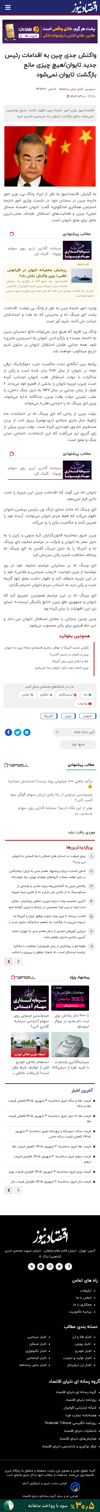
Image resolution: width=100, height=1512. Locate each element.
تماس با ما (84, 1297)
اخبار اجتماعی (36, 1358)
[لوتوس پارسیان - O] (50, 1505)
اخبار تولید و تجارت (77, 1358)
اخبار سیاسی (36, 1337)
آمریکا (48, 716)
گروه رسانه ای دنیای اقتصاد (76, 1392)
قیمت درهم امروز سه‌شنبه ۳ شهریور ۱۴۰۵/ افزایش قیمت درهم (52, 1159)
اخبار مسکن (37, 1344)
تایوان (87, 716)
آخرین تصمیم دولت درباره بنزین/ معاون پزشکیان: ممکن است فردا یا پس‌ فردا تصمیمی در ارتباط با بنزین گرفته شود (46, 904)
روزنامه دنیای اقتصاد (81, 1400)
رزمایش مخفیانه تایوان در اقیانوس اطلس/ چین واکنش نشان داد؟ (37, 273)
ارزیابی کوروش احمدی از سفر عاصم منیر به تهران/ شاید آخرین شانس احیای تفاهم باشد (48, 934)
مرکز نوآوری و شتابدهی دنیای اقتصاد (69, 1446)
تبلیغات (86, 1290)
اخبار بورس (83, 1344)
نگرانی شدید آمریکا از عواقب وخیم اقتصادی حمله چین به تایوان (47, 648)
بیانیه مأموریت (80, 1311)
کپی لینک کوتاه (84, 732)
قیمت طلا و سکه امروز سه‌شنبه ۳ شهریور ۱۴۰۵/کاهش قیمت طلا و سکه (49, 1103)
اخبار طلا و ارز (82, 1337)
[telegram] (40, 1267)
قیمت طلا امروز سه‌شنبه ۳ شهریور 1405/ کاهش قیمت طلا (51, 1146)
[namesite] (84, 7)
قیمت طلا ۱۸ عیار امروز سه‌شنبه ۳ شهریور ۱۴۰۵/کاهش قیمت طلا (49, 1119)
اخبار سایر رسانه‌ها (71, 89)
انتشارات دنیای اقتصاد (80, 1431)
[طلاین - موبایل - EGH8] (50, 31)
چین (68, 716)
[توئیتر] (17, 732)
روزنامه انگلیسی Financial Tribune (70, 1423)
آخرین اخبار (82, 1091)
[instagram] (50, 1267)
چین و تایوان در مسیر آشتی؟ (69, 654)
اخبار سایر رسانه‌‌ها (32, 1365)
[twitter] (59, 1267)
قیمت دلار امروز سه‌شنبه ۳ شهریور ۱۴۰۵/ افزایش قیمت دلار (51, 1182)
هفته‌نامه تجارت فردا (81, 1415)
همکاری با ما (82, 1304)
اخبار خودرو (83, 1351)
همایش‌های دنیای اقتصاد (77, 1438)
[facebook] (69, 1267)
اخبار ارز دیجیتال (79, 1365)
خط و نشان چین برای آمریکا (70, 661)
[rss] (32, 1267)
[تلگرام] (27, 732)
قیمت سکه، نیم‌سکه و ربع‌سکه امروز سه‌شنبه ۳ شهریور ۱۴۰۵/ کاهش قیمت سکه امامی (53, 1134)
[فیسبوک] (8, 732)
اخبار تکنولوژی (36, 1351)
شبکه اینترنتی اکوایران (80, 1407)
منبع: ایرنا (78, 744)
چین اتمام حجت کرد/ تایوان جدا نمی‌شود (62, 668)
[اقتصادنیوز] (50, 1235)
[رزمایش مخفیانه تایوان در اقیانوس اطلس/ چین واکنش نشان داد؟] (82, 275)
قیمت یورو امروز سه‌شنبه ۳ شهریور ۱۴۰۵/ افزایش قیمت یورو (50, 1172)
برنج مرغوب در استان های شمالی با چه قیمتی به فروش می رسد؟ (48, 859)
